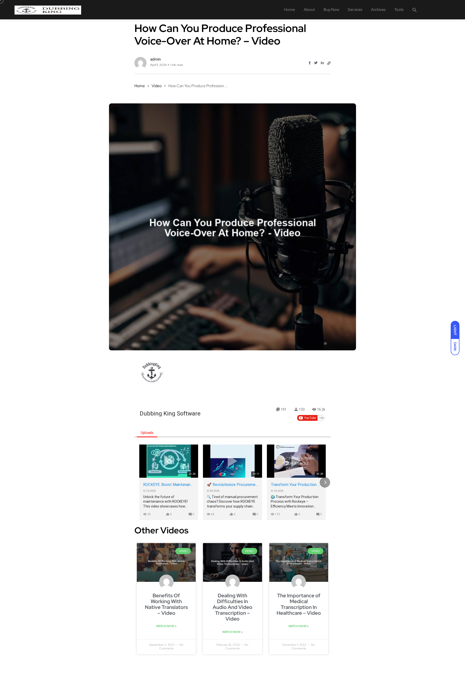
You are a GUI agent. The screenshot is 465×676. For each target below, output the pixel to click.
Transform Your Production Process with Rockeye (296, 485)
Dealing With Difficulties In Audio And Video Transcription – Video (232, 607)
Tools (398, 9)
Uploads (147, 432)
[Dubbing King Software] (152, 372)
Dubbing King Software (170, 413)
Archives (378, 9)
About (309, 9)
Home (289, 9)
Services (355, 9)
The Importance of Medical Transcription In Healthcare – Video (299, 604)
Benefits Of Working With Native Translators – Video (166, 604)
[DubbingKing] (48, 10)
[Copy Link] (329, 63)
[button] (414, 9)
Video (157, 85)
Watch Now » (166, 626)
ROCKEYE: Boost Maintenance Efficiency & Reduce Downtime (168, 485)
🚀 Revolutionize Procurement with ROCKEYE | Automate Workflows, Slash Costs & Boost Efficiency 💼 (232, 485)
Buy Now (331, 9)
